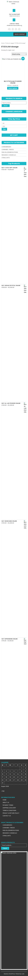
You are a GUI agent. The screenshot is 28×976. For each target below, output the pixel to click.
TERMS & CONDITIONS (9, 810)
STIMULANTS (6, 157)
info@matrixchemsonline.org (14, 25)
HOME (4, 800)
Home (2, 43)
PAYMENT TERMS (8, 805)
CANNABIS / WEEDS (8, 149)
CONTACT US (7, 816)
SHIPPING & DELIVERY (9, 808)
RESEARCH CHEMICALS (9, 155)
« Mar (3, 791)
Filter (4, 129)
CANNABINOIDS (6, 147)
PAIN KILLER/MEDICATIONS (10, 152)
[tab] (9, 34)
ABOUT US (6, 802)
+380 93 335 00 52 (14, 16)
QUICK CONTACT (20, 34)
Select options (12, 88)
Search (5, 105)
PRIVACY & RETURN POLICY (11, 813)
